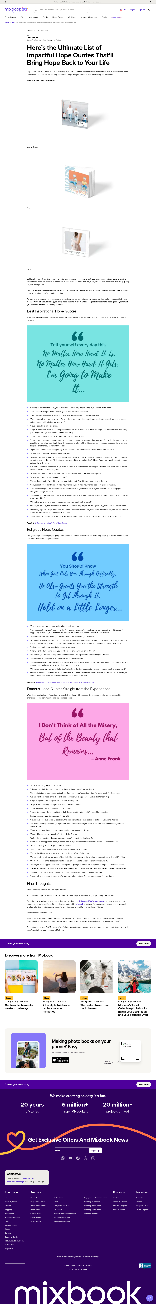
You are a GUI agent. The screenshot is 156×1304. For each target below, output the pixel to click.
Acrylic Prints (35, 1221)
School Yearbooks (120, 1201)
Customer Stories (12, 1237)
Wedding (72, 17)
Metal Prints (58, 1198)
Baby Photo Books (37, 1201)
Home (7, 23)
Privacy (89, 1265)
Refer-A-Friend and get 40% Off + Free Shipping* (78, 1256)
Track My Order (11, 1201)
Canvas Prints (35, 1213)
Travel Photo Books (38, 1205)
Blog (13, 23)
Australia (139, 1198)
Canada (139, 1201)
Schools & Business (88, 17)
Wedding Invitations (92, 1201)
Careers (8, 1233)
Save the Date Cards (62, 1221)
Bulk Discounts (119, 1209)
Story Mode (9, 1213)
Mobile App (9, 1245)
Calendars (33, 17)
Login (132, 9)
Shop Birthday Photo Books (90, 2)
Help (7, 1198)
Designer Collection (61, 1205)
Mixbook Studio (11, 1225)
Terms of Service (77, 1265)
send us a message (15, 1181)
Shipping (8, 1209)
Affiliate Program (120, 1205)
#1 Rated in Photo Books (14, 1241)
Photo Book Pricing (12, 1217)
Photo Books (10, 17)
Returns (8, 1205)
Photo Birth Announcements (65, 1213)
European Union (142, 1205)
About (7, 1229)
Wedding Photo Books (93, 1205)
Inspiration (9, 1248)
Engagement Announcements (95, 1198)
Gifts (22, 17)
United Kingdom (142, 1209)
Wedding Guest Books (93, 1209)
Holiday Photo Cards (62, 1217)
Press (66, 1265)
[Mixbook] (16, 10)
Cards (45, 17)
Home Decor (57, 17)
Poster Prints (35, 1217)
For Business (118, 1198)
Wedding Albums (91, 1213)
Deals (104, 17)
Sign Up (142, 9)
